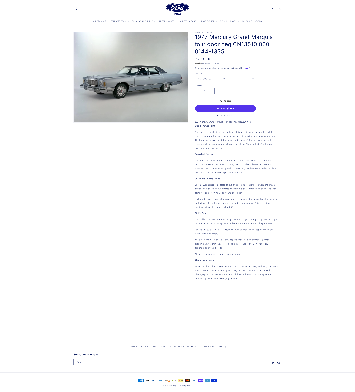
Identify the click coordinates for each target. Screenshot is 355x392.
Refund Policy (209, 346)
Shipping (198, 63)
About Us (145, 346)
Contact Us (134, 346)
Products (198, 73)
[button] (76, 9)
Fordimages (173, 386)
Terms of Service (177, 346)
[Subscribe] (120, 362)
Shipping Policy (193, 346)
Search (155, 346)
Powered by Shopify (185, 386)
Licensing (222, 346)
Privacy (164, 346)
